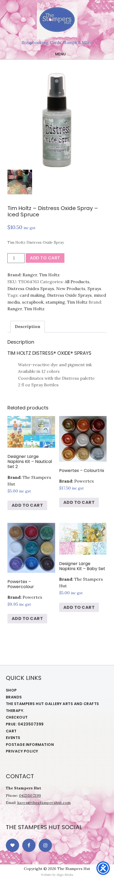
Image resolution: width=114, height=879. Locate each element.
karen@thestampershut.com (44, 802)
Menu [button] (60, 54)
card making (32, 295)
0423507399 (30, 795)
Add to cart (45, 258)
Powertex (84, 481)
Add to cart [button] (27, 505)
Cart (11, 731)
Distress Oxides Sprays (30, 288)
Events (13, 737)
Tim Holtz (49, 274)
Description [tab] (27, 326)
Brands (14, 697)
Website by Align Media (57, 875)
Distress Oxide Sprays (69, 295)
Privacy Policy (22, 751)
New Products (70, 288)
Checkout (17, 717)
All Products (77, 281)
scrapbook (32, 302)
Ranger (30, 274)
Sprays (94, 288)
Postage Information (30, 744)
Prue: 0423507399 (25, 724)
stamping (55, 302)
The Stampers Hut (57, 21)
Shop (11, 690)
